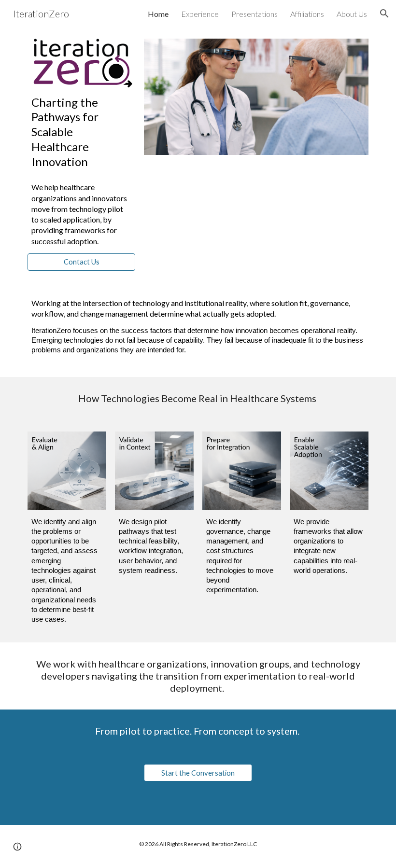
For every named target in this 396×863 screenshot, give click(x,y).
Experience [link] (200, 13)
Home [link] (158, 13)
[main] (81, 132)
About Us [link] (352, 13)
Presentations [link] (254, 13)
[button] (384, 13)
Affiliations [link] (307, 13)
